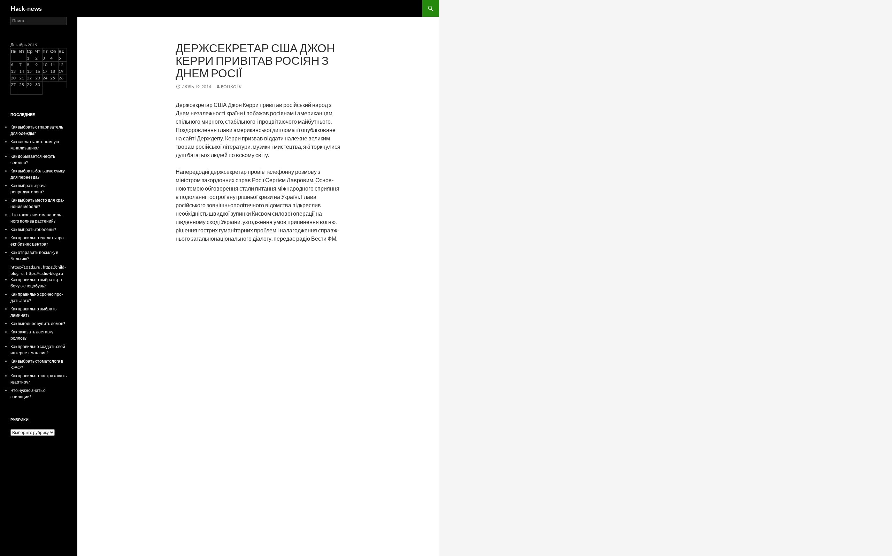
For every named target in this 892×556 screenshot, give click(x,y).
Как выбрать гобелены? (33, 229)
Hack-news (26, 8)
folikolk (231, 86)
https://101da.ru (25, 267)
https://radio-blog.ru (44, 273)
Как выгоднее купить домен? (37, 323)
